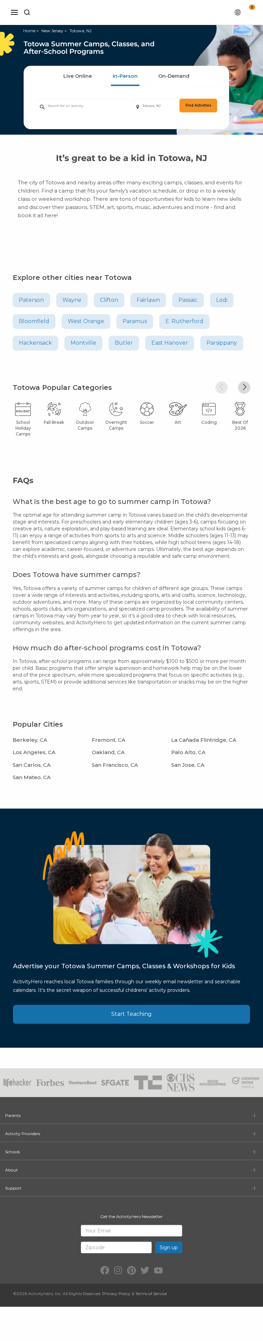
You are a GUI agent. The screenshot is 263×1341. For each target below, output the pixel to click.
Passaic (188, 300)
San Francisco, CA (115, 765)
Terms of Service (151, 1293)
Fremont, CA (108, 740)
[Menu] (14, 12)
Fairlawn (148, 300)
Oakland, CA (108, 752)
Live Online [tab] (77, 76)
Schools (12, 1151)
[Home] (135, 12)
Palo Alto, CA (188, 752)
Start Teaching (131, 1014)
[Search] (27, 12)
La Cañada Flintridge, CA (203, 740)
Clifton (109, 300)
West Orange (86, 321)
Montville (83, 343)
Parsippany (221, 343)
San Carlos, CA (32, 765)
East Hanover (169, 343)
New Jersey (52, 30)
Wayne (72, 300)
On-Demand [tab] (173, 76)
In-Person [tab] (125, 76)
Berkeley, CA (30, 740)
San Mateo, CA (32, 777)
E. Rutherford (184, 321)
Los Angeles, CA (34, 752)
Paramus (135, 321)
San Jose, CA (187, 765)
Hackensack (35, 343)
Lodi (221, 300)
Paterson (31, 300)
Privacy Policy (116, 1293)
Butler (124, 343)
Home (29, 30)
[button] (221, 387)
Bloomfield (34, 321)
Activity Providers (22, 1133)
